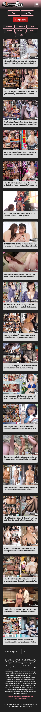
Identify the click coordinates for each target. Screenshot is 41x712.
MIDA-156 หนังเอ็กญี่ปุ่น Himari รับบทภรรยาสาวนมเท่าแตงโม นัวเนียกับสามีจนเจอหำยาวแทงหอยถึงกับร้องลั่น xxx (20, 580)
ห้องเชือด (20, 31)
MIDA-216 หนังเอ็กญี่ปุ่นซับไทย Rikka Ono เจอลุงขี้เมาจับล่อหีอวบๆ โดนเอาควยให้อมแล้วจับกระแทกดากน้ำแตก (20, 184)
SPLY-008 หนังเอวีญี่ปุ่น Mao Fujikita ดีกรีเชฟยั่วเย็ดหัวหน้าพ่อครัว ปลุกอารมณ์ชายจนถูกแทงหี (20, 153)
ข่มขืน (32, 27)
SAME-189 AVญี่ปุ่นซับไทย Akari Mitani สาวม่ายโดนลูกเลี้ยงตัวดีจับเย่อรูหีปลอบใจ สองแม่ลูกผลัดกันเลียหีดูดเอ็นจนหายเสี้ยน (19, 336)
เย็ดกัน (32, 31)
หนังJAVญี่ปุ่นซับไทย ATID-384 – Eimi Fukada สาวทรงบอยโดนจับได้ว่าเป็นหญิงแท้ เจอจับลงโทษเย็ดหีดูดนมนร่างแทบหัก (20, 62)
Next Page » (11, 651)
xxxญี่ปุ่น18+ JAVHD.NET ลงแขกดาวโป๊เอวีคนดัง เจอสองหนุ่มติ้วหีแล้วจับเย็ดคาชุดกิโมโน (19, 214)
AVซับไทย (8, 27)
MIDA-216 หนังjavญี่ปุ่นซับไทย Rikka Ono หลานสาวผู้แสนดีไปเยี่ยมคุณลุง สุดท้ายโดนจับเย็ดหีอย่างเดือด (20, 93)
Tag (13, 13)
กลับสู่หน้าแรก (20, 19)
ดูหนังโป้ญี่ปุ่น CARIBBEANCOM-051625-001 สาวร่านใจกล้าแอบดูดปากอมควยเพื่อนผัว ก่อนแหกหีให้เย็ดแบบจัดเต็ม (20, 610)
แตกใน (20, 35)
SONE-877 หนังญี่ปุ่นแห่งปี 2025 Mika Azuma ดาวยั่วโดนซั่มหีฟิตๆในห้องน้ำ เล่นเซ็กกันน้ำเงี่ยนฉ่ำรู (20, 367)
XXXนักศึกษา (20, 27)
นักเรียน (9, 31)
